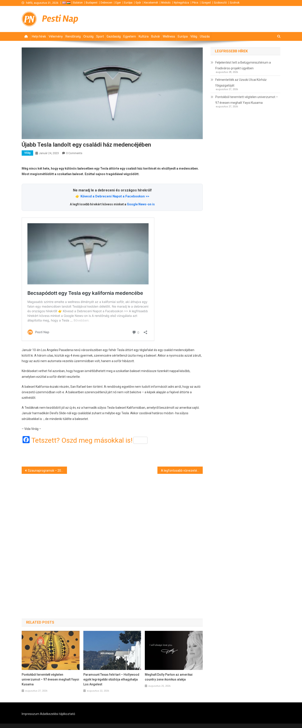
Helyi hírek (39, 36)
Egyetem (129, 36)
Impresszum (30, 714)
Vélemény (56, 36)
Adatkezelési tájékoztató (57, 714)
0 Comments (74, 153)
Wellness (169, 36)
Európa (128, 2)
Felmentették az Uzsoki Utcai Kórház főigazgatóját (241, 82)
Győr (138, 2)
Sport (100, 36)
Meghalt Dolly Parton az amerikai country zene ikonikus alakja (169, 677)
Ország (88, 36)
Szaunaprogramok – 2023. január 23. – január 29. (47, 470)
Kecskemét (151, 2)
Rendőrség (73, 36)
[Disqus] (112, 538)
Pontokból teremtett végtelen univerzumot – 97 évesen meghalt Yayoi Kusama (50, 679)
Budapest (91, 2)
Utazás (205, 36)
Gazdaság (114, 36)
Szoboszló (220, 2)
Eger (118, 2)
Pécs (195, 2)
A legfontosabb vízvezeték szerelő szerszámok (182, 470)
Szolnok (234, 2)
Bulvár (155, 36)
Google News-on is (141, 204)
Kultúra (144, 36)
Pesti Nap (60, 18)
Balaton (78, 2)
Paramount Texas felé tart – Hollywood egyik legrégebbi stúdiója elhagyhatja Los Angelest (111, 679)
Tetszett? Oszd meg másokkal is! (81, 440)
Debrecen (106, 2)
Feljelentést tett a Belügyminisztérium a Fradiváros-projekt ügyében (243, 65)
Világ (193, 36)
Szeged (206, 2)
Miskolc (166, 2)
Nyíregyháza (181, 2)
